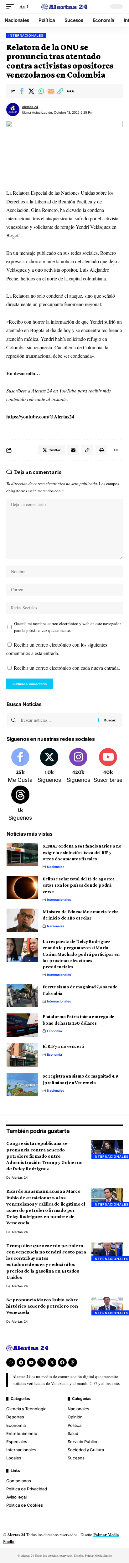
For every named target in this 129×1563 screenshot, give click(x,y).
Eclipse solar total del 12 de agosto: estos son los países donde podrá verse (78, 885)
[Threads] (20, 804)
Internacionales (26, 35)
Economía (54, 1031)
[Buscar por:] (57, 720)
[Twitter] (49, 766)
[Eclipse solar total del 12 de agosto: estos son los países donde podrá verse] (22, 887)
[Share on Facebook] (21, 91)
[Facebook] (20, 766)
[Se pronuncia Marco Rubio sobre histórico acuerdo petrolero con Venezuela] (107, 1306)
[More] (70, 91)
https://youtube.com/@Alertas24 (40, 416)
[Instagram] (78, 766)
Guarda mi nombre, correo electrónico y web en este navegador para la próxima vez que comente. (67, 627)
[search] (100, 6)
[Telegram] (21, 1362)
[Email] (50, 91)
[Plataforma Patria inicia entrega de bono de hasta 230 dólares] (22, 1025)
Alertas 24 (30, 107)
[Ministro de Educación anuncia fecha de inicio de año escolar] (22, 920)
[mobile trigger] (11, 6)
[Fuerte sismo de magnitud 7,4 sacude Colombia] (22, 995)
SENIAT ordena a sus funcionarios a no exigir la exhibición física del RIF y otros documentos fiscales (82, 852)
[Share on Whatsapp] (41, 91)
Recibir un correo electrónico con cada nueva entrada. (67, 667)
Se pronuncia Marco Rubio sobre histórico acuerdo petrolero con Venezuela (42, 1306)
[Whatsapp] (10, 1362)
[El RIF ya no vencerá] (22, 1055)
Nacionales (55, 867)
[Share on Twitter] (31, 91)
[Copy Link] (60, 91)
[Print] (101, 450)
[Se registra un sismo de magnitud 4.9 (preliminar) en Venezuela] (22, 1084)
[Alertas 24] (64, 6)
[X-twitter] (52, 1362)
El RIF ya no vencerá (63, 1046)
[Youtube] (108, 766)
